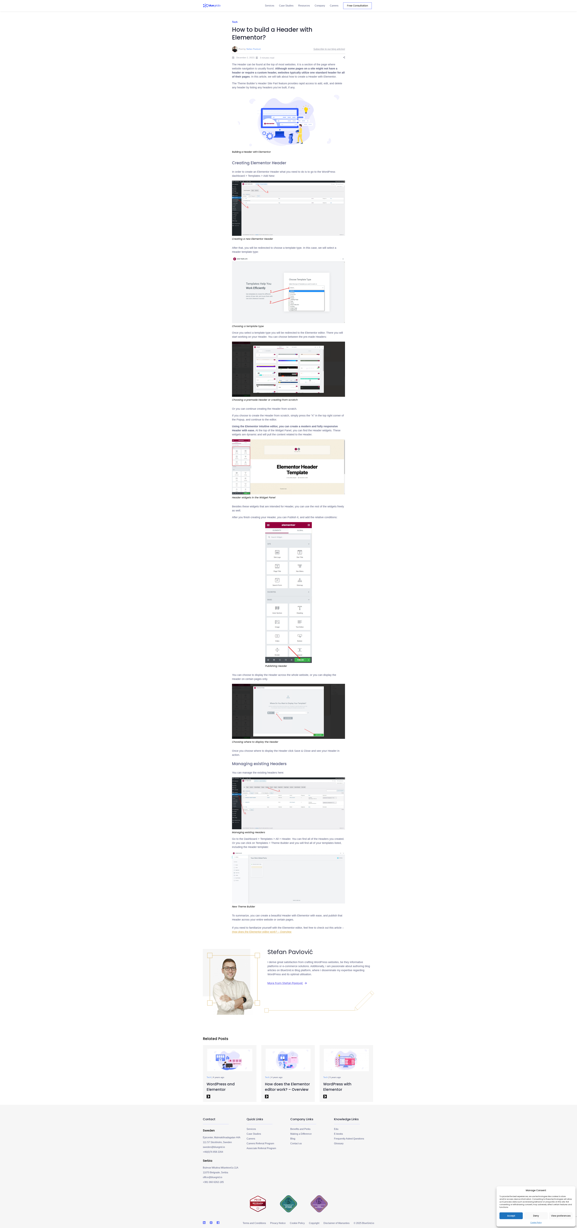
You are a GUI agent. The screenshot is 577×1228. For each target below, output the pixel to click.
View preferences (561, 1215)
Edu (336, 1129)
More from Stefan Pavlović (285, 983)
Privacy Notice (278, 1223)
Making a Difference (301, 1134)
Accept (511, 1215)
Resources (304, 5)
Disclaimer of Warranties (337, 1223)
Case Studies (286, 5)
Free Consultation (357, 5)
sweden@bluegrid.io (214, 1147)
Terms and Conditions (254, 1223)
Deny (536, 1215)
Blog (292, 1138)
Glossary (338, 1143)
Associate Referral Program (261, 1148)
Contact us (296, 1143)
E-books (338, 1134)
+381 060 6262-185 (213, 1182)
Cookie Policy (536, 1223)
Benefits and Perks (300, 1129)
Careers (334, 5)
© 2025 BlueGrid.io (364, 1223)
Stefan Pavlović (253, 49)
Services (269, 5)
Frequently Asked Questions (349, 1138)
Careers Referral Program (260, 1143)
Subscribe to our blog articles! (329, 49)
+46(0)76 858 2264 (213, 1152)
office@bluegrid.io (212, 1177)
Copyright (314, 1223)
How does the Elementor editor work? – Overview (261, 931)
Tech (235, 22)
